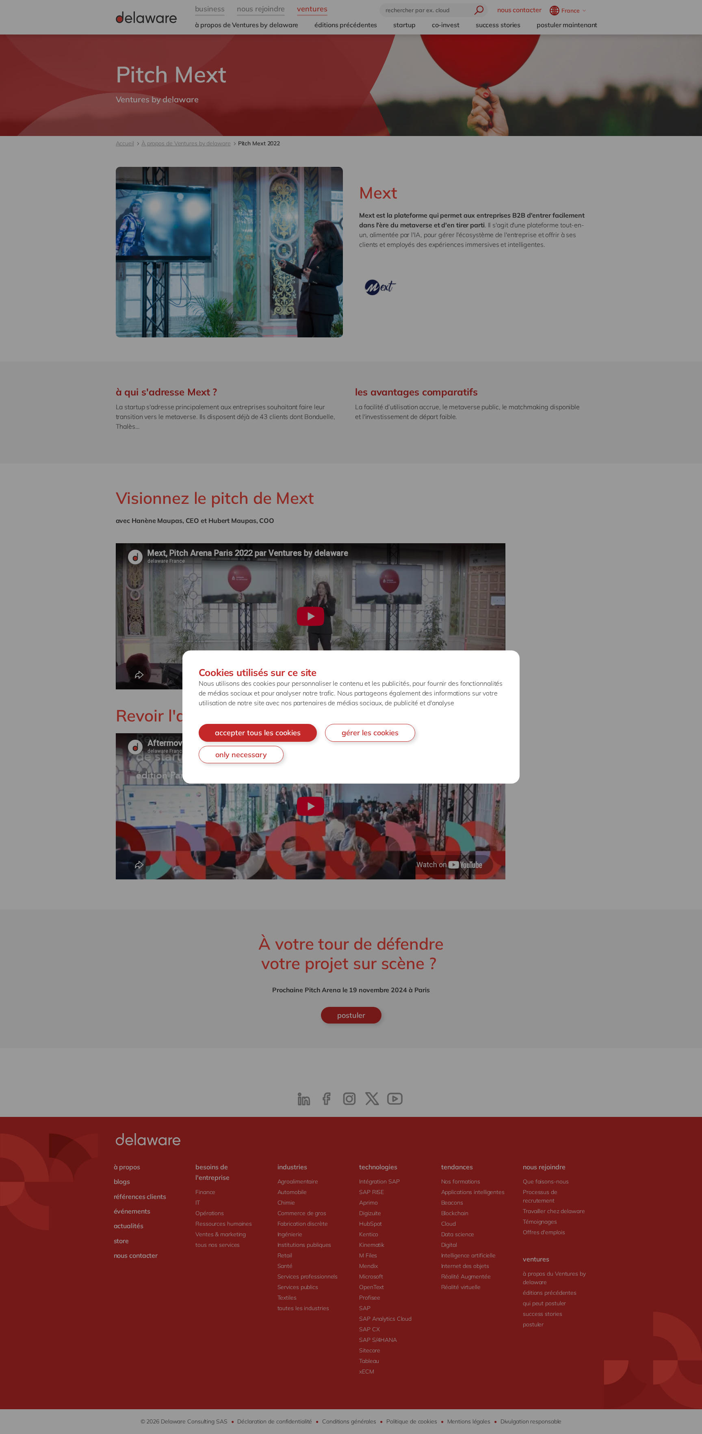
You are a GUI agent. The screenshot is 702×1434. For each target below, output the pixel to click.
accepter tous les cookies (258, 732)
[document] (351, 717)
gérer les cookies (370, 732)
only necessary (241, 754)
